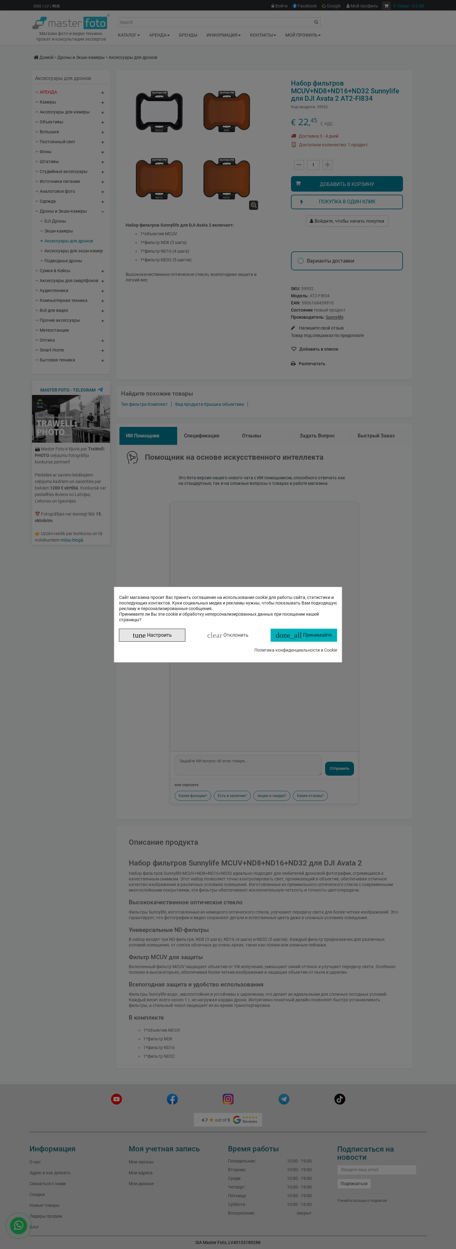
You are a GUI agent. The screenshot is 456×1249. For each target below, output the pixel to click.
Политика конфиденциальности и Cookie (295, 650)
